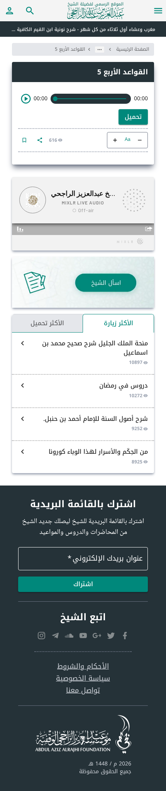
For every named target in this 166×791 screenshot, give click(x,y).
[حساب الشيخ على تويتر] (111, 636)
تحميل (133, 117)
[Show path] (99, 49)
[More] (40, 140)
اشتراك (83, 584)
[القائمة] (158, 10)
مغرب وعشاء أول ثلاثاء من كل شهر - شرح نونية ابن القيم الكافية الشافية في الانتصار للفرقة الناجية (77, 29)
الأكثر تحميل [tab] (47, 323)
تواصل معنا (83, 690)
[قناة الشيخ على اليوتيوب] (83, 636)
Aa (127, 140)
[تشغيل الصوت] (26, 98)
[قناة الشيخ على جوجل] (97, 636)
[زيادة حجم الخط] (115, 140)
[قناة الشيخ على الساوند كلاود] (69, 636)
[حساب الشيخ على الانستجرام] (41, 636)
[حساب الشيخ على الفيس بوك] (125, 636)
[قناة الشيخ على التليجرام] (55, 636)
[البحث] (30, 10)
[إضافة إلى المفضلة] (24, 140)
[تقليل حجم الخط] (140, 140)
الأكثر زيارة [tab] (118, 323)
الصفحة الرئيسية (132, 49)
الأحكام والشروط (83, 666)
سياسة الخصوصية (83, 678)
